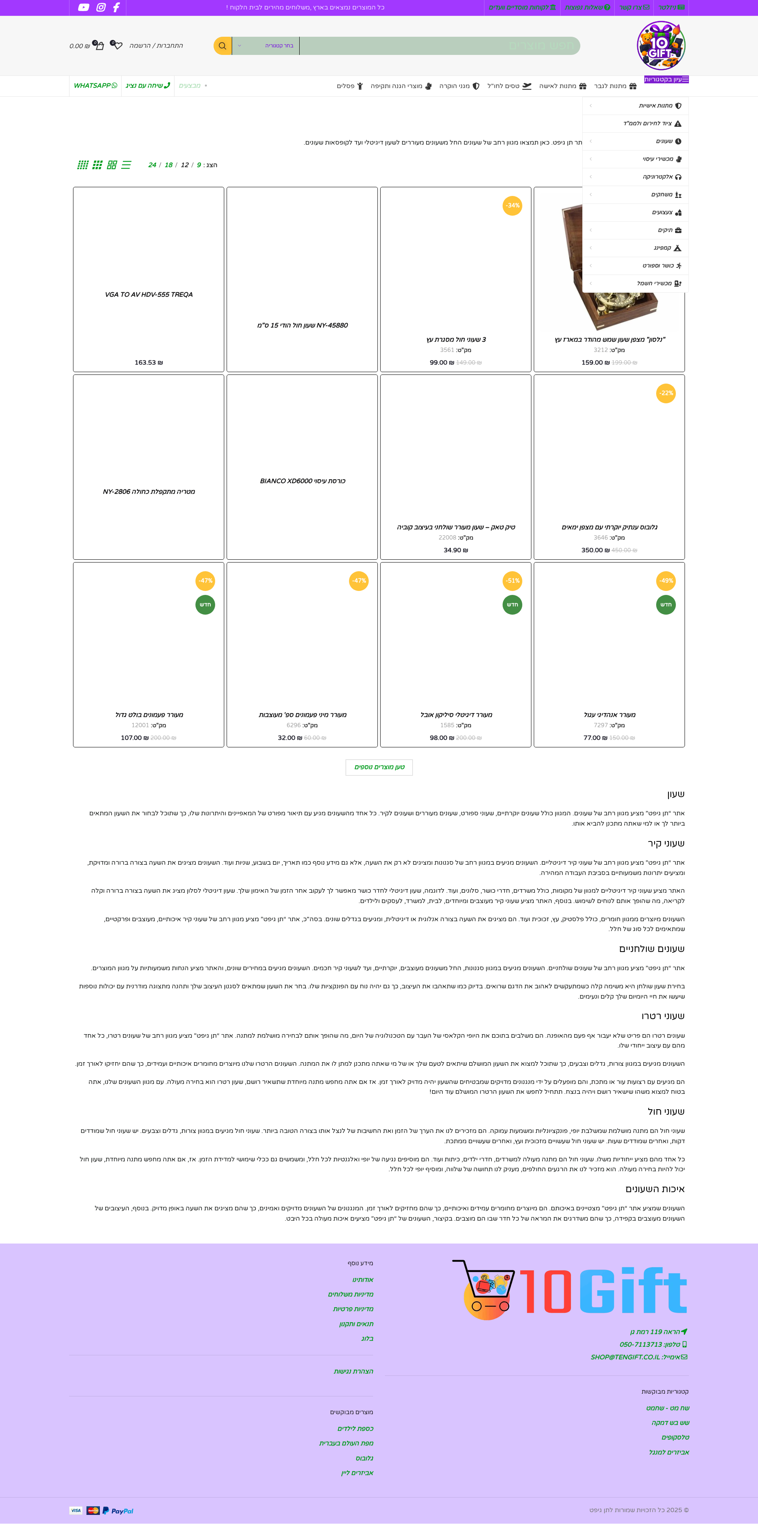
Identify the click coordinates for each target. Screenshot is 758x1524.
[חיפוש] (223, 46)
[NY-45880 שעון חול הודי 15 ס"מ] (302, 255)
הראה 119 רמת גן (655, 1332)
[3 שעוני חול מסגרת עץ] (456, 262)
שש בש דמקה (670, 1423)
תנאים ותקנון (356, 1324)
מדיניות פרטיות (353, 1309)
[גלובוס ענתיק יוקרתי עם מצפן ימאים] (609, 450)
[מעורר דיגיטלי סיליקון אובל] (456, 637)
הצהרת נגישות (353, 1372)
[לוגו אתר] (661, 45)
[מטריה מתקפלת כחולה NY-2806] (148, 432)
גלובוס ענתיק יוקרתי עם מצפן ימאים (609, 527)
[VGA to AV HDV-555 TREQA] (148, 240)
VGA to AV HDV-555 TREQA (149, 295)
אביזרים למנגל (669, 1453)
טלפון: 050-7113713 (650, 1345)
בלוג (367, 1339)
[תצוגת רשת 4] (81, 165)
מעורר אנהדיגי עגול (609, 715)
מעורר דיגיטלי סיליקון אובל (456, 715)
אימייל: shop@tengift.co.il (636, 1357)
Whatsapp (92, 86)
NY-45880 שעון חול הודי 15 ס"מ (302, 325)
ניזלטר (667, 7)
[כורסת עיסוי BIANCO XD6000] (302, 427)
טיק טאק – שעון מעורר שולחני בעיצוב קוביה (456, 527)
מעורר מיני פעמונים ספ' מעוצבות (302, 715)
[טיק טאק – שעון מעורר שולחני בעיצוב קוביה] (456, 450)
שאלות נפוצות (584, 7)
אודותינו (362, 1280)
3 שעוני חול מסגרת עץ (456, 340)
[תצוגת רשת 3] (96, 165)
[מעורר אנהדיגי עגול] (609, 637)
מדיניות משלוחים (350, 1295)
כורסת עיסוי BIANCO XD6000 (302, 481)
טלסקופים (675, 1438)
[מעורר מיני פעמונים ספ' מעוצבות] (302, 637)
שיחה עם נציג (145, 86)
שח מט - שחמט (667, 1408)
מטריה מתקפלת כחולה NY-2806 (149, 492)
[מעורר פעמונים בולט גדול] (148, 637)
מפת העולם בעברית (346, 1444)
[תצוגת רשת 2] (111, 165)
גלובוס (364, 1459)
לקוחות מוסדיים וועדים (519, 7)
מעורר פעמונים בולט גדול (149, 715)
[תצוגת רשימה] (125, 165)
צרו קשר (631, 7)
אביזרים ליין (357, 1473)
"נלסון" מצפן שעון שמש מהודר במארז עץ (609, 340)
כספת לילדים (355, 1429)
